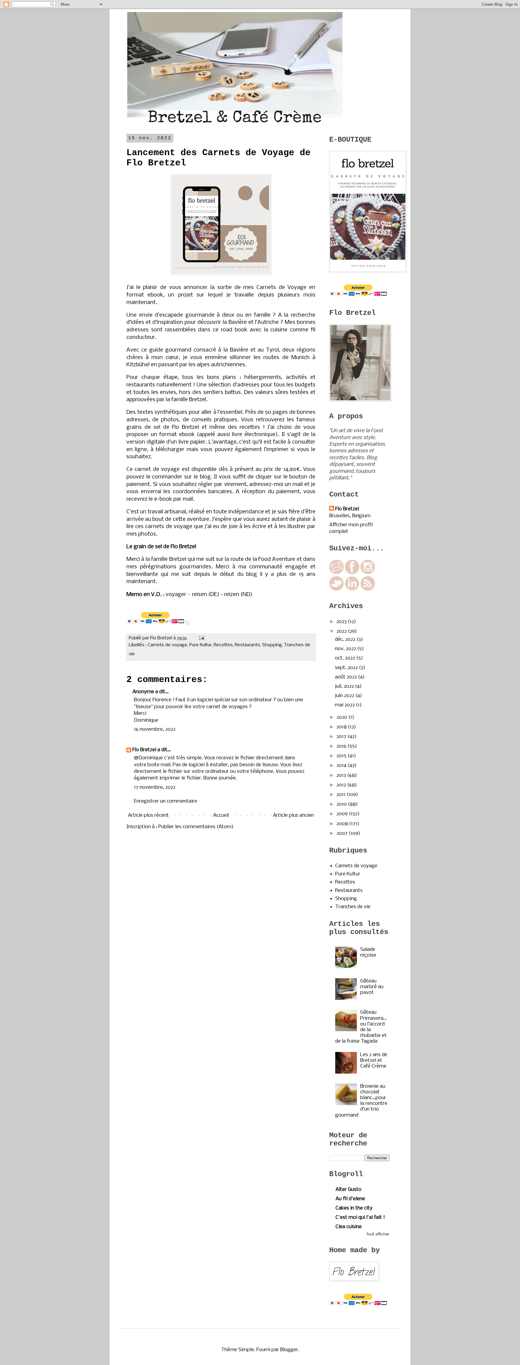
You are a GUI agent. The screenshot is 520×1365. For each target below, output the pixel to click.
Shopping (272, 645)
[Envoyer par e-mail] (143, 654)
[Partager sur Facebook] (160, 654)
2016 (342, 746)
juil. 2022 (345, 686)
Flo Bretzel (144, 750)
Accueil (221, 815)
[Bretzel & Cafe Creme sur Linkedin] (352, 589)
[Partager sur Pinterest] (166, 654)
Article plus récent (148, 815)
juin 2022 (345, 696)
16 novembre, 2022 (154, 729)
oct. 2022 (345, 658)
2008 (342, 824)
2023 (342, 622)
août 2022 (346, 677)
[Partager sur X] (154, 654)
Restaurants (247, 645)
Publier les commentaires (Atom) (196, 827)
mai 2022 (345, 705)
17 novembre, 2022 (154, 787)
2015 (342, 756)
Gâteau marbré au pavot (371, 986)
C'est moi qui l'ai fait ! (360, 1217)
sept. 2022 (347, 668)
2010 (342, 804)
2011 (341, 795)
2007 (342, 833)
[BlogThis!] (149, 654)
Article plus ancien (293, 815)
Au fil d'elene (350, 1199)
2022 (342, 631)
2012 (341, 785)
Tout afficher (377, 1234)
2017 (342, 736)
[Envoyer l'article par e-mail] (200, 638)
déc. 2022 (346, 639)
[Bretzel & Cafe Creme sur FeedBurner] (368, 589)
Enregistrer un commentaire (165, 801)
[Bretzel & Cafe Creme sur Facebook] (352, 573)
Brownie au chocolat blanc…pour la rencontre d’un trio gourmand (361, 1101)
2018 (342, 727)
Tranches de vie (352, 907)
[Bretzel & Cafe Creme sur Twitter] (336, 589)
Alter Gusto (348, 1189)
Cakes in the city (354, 1208)
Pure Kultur (200, 645)
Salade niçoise (368, 952)
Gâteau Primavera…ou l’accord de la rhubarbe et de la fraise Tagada (361, 1027)
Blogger (289, 1350)
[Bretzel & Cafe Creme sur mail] (336, 573)
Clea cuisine (349, 1227)
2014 (342, 765)
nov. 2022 (346, 649)
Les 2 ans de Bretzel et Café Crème (373, 1060)
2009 (342, 814)
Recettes (223, 645)
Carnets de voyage (167, 645)
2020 (342, 717)
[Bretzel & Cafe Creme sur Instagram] (368, 573)
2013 (341, 775)
